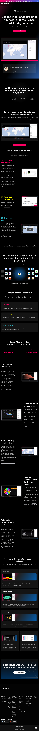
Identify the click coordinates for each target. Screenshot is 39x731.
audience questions (23, 328)
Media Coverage (35, 697)
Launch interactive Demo (19, 145)
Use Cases (20, 699)
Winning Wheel (3, 701)
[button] (36, 4)
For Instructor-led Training (21, 704)
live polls (6, 317)
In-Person (9, 709)
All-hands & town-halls (15, 710)
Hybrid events (9, 707)
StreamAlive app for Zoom (29, 699)
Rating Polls (3, 699)
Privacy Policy (16, 729)
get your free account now (20, 33)
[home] (5, 4)
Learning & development (14, 697)
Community (20, 708)
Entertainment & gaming (15, 712)
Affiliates (20, 709)
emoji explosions (26, 317)
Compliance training (14, 702)
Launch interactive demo (20, 672)
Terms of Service (22, 729)
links (28, 328)
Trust (34, 699)
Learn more (30, 1)
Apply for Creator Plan (29, 696)
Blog (19, 706)
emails (32, 328)
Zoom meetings (9, 695)
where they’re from (14, 306)
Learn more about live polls (7, 389)
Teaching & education (14, 704)
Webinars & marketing (14, 707)
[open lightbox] (9, 576)
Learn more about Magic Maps (8, 463)
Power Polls (3, 696)
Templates (20, 698)
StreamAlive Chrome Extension (29, 701)
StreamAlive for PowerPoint (28, 704)
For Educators (14, 716)
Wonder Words (3, 698)
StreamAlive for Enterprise (28, 706)
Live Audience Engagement (21, 702)
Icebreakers (21, 696)
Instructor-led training (14, 699)
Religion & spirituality (14, 715)
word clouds (12, 175)
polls (8, 175)
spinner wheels (4, 177)
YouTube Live (9, 700)
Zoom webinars (9, 698)
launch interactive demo (19, 30)
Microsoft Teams (9, 703)
